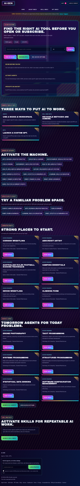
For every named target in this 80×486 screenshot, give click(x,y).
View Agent (8, 254)
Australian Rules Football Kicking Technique (19, 266)
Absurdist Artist (52, 241)
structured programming (57, 358)
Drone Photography (14, 333)
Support (66, 14)
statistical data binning (17, 382)
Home (23, 9)
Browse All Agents (9, 405)
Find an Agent (10, 57)
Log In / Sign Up (73, 3)
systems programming (15, 358)
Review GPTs (23, 57)
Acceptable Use (46, 482)
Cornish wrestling (14, 241)
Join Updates (34, 467)
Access (24, 482)
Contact (64, 482)
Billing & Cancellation (56, 482)
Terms (61, 14)
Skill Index (44, 9)
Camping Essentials (53, 265)
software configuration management (56, 383)
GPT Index (55, 9)
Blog (21, 482)
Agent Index (33, 9)
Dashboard (30, 482)
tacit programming (53, 333)
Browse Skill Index (9, 438)
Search (70, 49)
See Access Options (38, 57)
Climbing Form (50, 291)
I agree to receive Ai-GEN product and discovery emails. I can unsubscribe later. (20, 471)
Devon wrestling (12, 291)
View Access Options (27, 405)
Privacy (39, 482)
